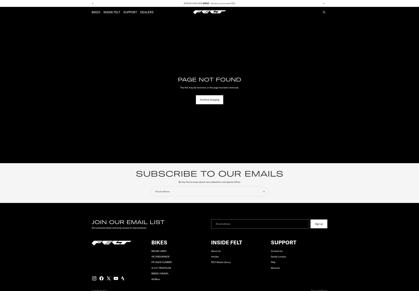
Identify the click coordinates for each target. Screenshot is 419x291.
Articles (215, 256)
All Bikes (155, 279)
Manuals (275, 267)
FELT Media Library (221, 262)
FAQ (273, 262)
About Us (216, 251)
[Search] (324, 12)
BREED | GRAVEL (160, 273)
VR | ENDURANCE (160, 256)
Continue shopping (209, 99)
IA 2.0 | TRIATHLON (161, 267)
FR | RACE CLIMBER (161, 262)
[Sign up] (263, 191)
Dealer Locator (278, 256)
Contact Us (276, 251)
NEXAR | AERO (158, 251)
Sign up (319, 223)
